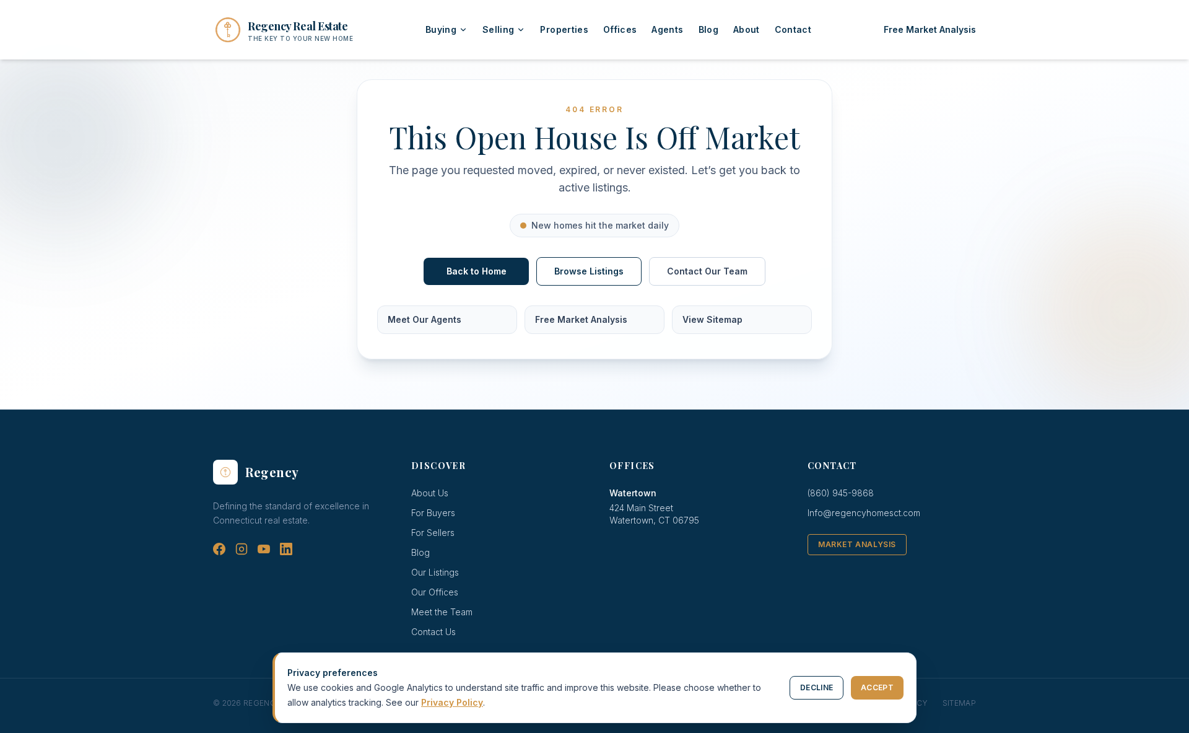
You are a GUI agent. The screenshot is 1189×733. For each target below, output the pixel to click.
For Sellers (433, 532)
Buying (440, 29)
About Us (429, 493)
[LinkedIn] (286, 549)
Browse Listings (589, 271)
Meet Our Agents (424, 319)
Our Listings (435, 572)
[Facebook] (219, 549)
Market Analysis (857, 544)
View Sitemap (712, 319)
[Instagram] (241, 549)
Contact (793, 29)
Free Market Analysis (930, 29)
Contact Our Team (707, 271)
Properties (564, 29)
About (746, 29)
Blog (708, 29)
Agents (667, 29)
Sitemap (959, 703)
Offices (620, 29)
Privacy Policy (452, 702)
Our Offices (434, 592)
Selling (498, 29)
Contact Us (433, 631)
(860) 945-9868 (841, 493)
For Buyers (433, 512)
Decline (816, 687)
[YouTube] (264, 549)
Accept (877, 687)
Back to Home (476, 271)
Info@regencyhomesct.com (864, 512)
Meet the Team (442, 612)
